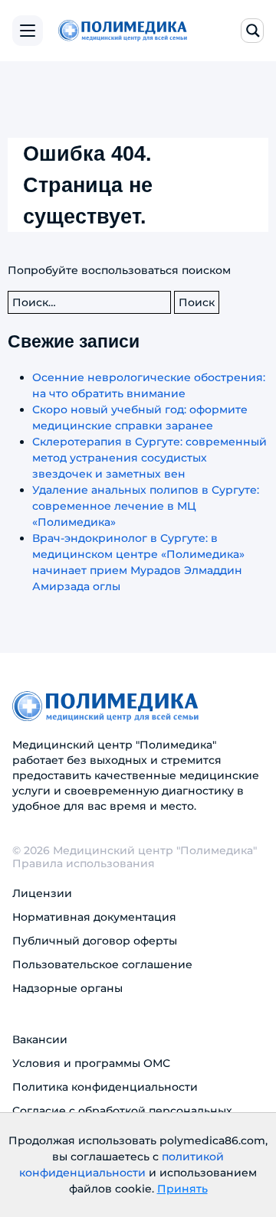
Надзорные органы (67, 988)
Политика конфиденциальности (105, 1087)
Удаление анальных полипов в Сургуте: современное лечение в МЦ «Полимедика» (145, 506)
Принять (182, 1189)
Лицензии (42, 893)
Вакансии (39, 1039)
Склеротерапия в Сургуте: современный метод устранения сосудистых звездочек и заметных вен (149, 458)
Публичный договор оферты (94, 941)
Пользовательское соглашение (102, 964)
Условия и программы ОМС (91, 1063)
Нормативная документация (94, 917)
